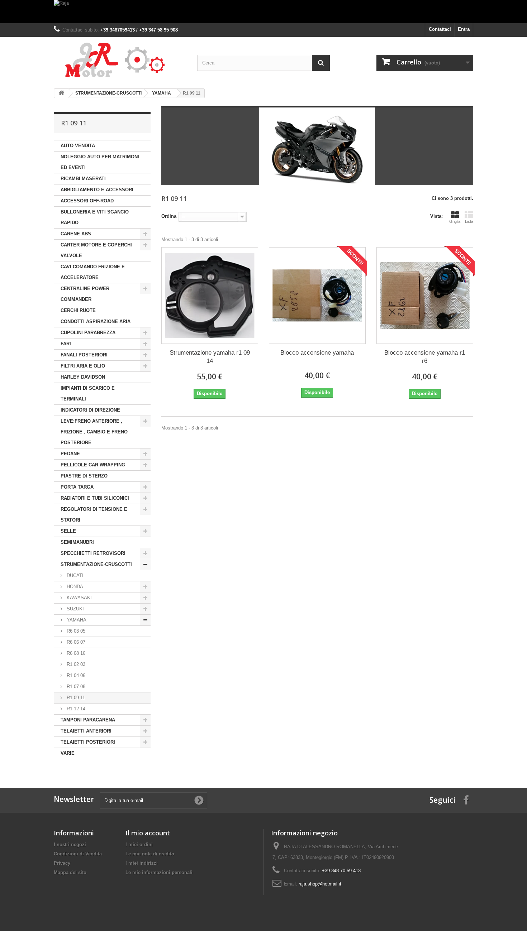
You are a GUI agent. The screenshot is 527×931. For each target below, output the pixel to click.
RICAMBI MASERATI (83, 178)
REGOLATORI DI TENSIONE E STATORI (94, 515)
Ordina (168, 216)
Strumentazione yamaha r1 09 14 (210, 356)
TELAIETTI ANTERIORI (86, 731)
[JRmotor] (120, 60)
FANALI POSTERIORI (84, 354)
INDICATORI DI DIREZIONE (90, 410)
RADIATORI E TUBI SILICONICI (95, 498)
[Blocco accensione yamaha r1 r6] (425, 295)
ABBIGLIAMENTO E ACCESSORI (97, 189)
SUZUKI (74, 608)
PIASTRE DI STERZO (84, 476)
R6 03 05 (75, 631)
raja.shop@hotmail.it (320, 884)
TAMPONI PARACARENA (88, 720)
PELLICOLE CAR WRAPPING (93, 464)
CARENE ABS (76, 233)
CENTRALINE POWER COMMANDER (85, 294)
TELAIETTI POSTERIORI (88, 742)
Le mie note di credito (149, 853)
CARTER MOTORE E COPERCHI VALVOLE (96, 250)
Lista (469, 221)
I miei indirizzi (141, 863)
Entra (464, 29)
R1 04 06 (75, 675)
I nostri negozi (70, 844)
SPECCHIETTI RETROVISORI (93, 553)
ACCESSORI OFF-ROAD (87, 200)
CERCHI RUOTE (78, 310)
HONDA (74, 586)
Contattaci (440, 29)
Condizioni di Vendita (78, 853)
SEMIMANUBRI (77, 542)
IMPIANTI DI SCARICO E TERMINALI (88, 393)
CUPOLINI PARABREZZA (88, 332)
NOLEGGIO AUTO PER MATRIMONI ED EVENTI (100, 162)
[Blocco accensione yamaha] (317, 295)
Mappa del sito (70, 872)
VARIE (68, 753)
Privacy (62, 863)
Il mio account (147, 833)
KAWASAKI (78, 597)
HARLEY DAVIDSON (83, 377)
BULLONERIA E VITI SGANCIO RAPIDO (95, 217)
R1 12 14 (75, 708)
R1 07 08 (75, 686)
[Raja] (263, 11)
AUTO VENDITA (78, 145)
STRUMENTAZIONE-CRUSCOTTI (96, 564)
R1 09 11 (75, 697)
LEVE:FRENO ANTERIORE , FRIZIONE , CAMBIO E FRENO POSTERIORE (94, 431)
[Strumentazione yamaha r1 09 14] (210, 295)
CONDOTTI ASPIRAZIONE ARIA (95, 321)
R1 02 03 (75, 664)
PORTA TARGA (77, 487)
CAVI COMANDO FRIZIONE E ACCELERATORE (93, 272)
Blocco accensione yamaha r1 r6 (424, 356)
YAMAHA (75, 620)
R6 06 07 (75, 642)
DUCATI (74, 575)
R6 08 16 (75, 653)
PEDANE (70, 453)
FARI (66, 343)
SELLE (68, 531)
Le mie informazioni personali (159, 872)
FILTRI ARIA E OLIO (83, 366)
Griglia (454, 221)
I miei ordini (139, 844)
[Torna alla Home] (61, 93)
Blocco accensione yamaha (317, 352)
